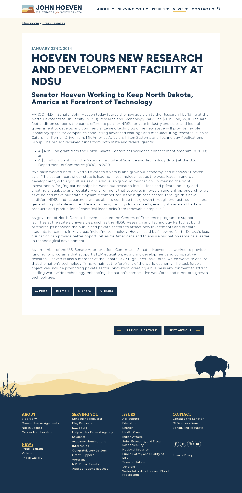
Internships (80, 446)
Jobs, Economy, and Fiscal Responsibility (141, 443)
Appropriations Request (90, 468)
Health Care (131, 432)
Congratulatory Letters (89, 450)
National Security (135, 449)
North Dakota (32, 428)
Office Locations (185, 423)
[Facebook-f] (176, 444)
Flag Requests (82, 423)
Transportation (133, 462)
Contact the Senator (188, 419)
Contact (201, 9)
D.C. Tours (79, 428)
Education (129, 423)
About (103, 9)
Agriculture (130, 419)
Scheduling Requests (87, 419)
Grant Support (83, 455)
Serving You (131, 9)
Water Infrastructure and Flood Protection (145, 473)
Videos (27, 453)
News (178, 9)
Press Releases (53, 23)
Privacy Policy (183, 455)
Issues (158, 9)
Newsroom (30, 23)
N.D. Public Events (85, 464)
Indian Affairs (132, 437)
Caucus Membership (37, 432)
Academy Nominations (89, 441)
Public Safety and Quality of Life (143, 455)
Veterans (78, 459)
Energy (127, 428)
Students (79, 437)
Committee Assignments (40, 423)
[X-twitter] (183, 444)
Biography (29, 419)
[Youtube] (198, 444)
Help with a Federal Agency (92, 432)
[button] (41, 291)
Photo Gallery (32, 458)
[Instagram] (190, 444)
